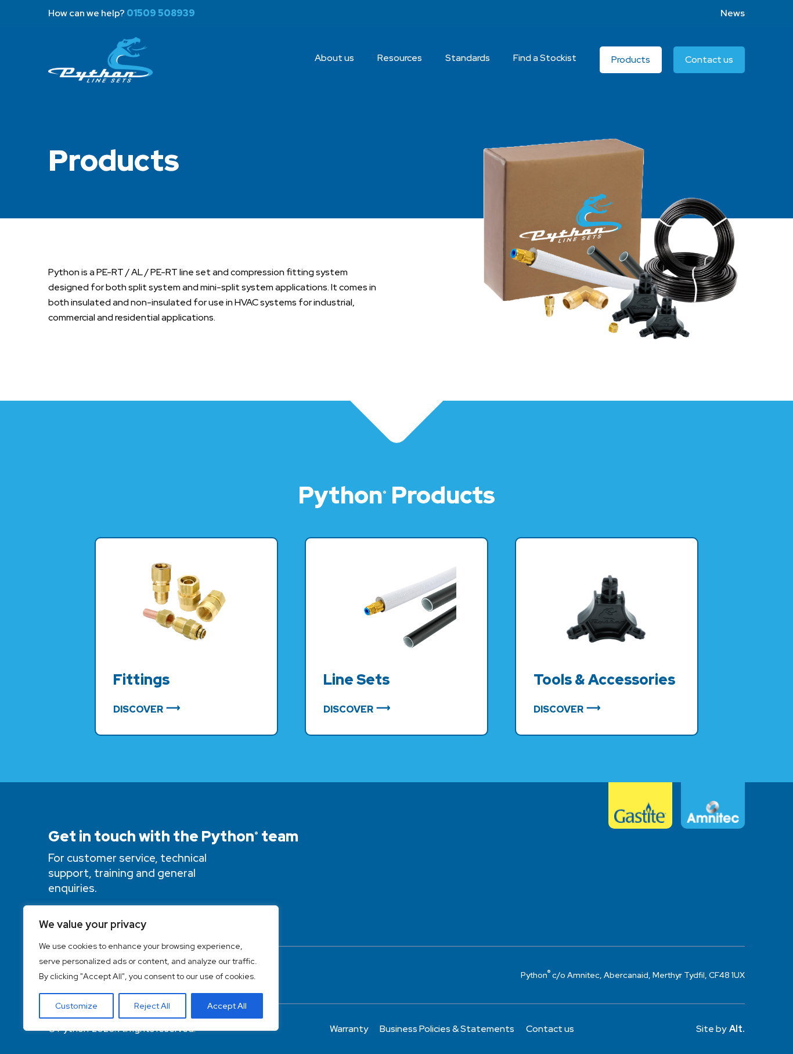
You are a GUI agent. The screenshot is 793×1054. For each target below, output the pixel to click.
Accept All (227, 1006)
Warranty (349, 1029)
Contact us (709, 59)
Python (100, 59)
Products (630, 59)
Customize (76, 1006)
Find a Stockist (544, 58)
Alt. (737, 1029)
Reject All (152, 1006)
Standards (467, 58)
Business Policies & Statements (447, 1029)
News (732, 13)
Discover (138, 709)
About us (334, 58)
